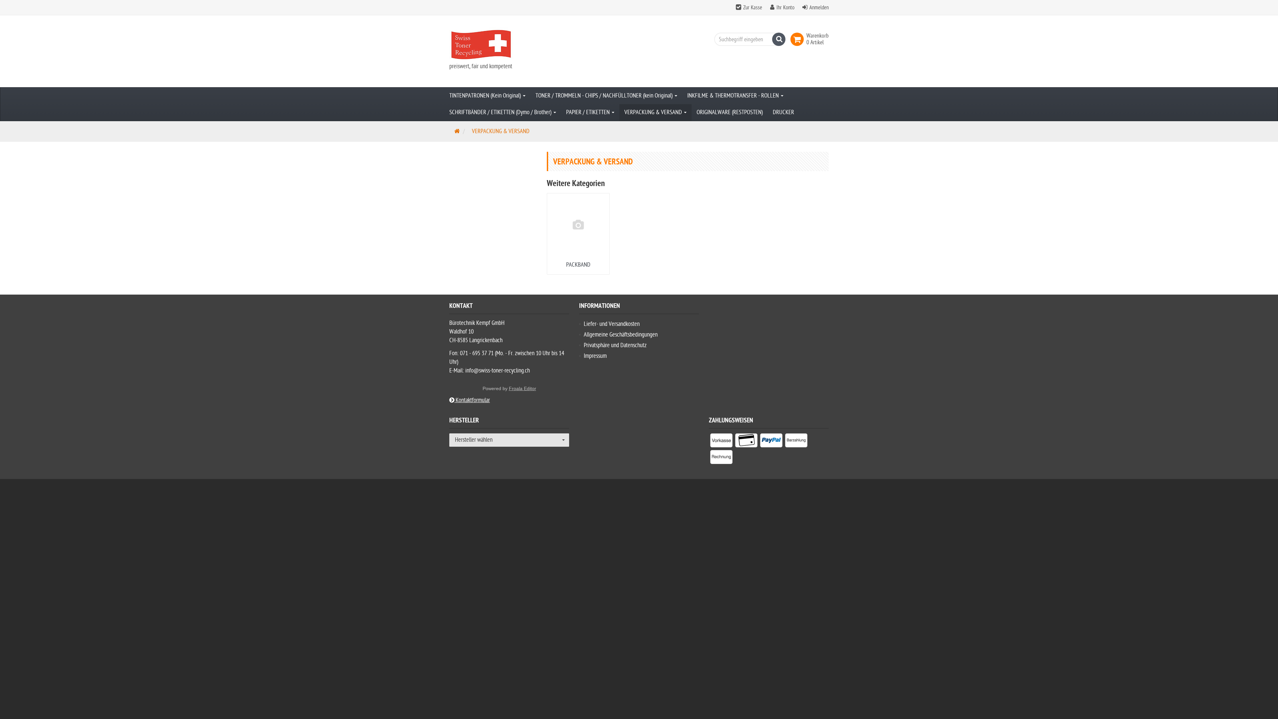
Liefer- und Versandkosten (612, 324)
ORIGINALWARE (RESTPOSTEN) (730, 112)
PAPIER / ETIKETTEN (588, 112)
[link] (798, 39)
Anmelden (819, 8)
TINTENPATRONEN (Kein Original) (485, 95)
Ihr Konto (785, 8)
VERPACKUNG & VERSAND (653, 112)
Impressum (595, 356)
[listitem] (721, 441)
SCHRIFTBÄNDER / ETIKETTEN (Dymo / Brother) (501, 112)
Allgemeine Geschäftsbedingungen (621, 334)
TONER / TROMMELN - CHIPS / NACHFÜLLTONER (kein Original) (604, 95)
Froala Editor (522, 388)
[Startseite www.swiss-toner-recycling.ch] (509, 44)
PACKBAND (578, 264)
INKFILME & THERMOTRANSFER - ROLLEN (733, 95)
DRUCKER (783, 112)
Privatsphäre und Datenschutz (615, 345)
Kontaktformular (472, 400)
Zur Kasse (752, 8)
